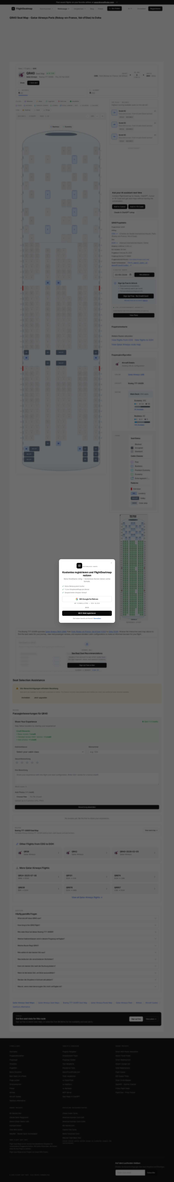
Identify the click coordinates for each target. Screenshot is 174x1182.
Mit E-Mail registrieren (87, 613)
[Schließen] (111, 563)
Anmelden (97, 618)
